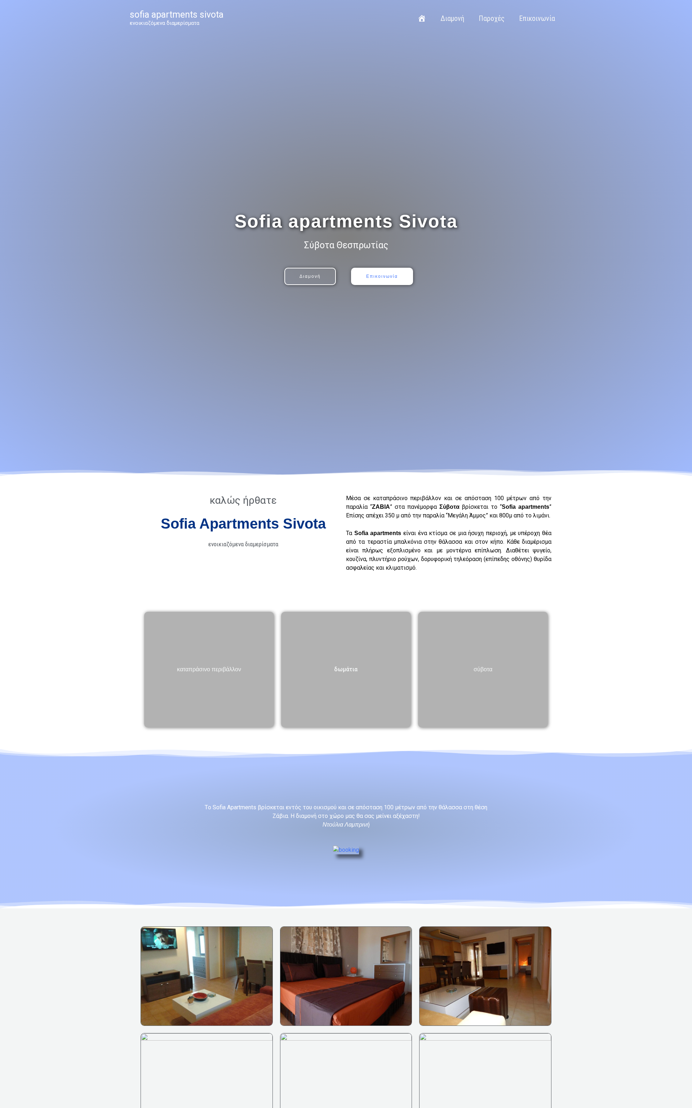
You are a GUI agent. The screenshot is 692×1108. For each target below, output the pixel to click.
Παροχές (492, 18)
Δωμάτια (346, 669)
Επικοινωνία (537, 18)
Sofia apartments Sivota (176, 14)
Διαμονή (452, 18)
